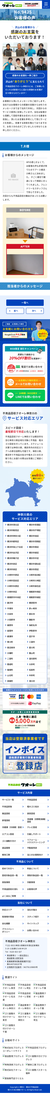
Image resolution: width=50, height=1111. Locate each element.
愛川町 (32, 647)
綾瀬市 (10, 636)
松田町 (32, 669)
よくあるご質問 (9, 896)
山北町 (10, 675)
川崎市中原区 (13, 574)
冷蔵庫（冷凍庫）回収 (12, 827)
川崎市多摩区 (13, 586)
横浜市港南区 (35, 541)
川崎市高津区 (35, 574)
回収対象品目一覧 (10, 875)
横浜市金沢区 (13, 552)
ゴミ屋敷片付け (9, 841)
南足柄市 (11, 647)
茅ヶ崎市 (33, 608)
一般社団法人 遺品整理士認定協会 (18, 956)
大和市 (10, 614)
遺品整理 (6, 847)
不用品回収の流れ (10, 889)
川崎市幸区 (12, 591)
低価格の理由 (8, 916)
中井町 (32, 675)
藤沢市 (10, 602)
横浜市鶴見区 (13, 530)
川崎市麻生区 (35, 586)
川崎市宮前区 (13, 580)
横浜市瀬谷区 (35, 563)
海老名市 (33, 625)
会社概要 (6, 923)
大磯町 (10, 653)
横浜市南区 (34, 547)
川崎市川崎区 (35, 580)
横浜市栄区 (12, 569)
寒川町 (10, 641)
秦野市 (10, 625)
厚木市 (32, 614)
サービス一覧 (8, 799)
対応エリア (7, 909)
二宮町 (10, 658)
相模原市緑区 (35, 597)
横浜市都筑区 (13, 541)
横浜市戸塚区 (35, 530)
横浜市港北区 (13, 524)
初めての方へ (8, 868)
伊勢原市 (33, 630)
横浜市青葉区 (35, 524)
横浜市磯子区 (13, 558)
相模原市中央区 (14, 597)
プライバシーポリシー (8, 930)
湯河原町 (33, 658)
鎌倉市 (32, 619)
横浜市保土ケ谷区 (15, 547)
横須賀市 (33, 602)
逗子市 (32, 636)
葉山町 (32, 653)
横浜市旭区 (34, 535)
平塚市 (10, 608)
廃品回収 (6, 813)
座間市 (10, 630)
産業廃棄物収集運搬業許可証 (19, 961)
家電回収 (6, 820)
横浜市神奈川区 (14, 535)
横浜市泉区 (12, 563)
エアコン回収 (8, 834)
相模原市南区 (35, 591)
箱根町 (10, 669)
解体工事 (6, 854)
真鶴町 (10, 681)
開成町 (10, 664)
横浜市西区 (34, 569)
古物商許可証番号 (14, 967)
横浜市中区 (34, 558)
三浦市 (32, 641)
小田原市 (11, 619)
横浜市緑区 (34, 552)
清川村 (32, 681)
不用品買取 (7, 806)
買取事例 (6, 882)
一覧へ (25, 302)
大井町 (32, 664)
